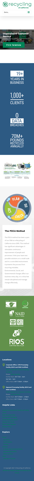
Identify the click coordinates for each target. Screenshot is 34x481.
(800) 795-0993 (15, 374)
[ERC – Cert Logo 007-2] (17, 340)
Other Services (8, 454)
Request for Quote (8, 422)
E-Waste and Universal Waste (12, 449)
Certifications (7, 442)
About (4, 437)
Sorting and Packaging (9, 417)
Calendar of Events (9, 458)
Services (5, 447)
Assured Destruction (10, 451)
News (4, 456)
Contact (5, 444)
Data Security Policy (8, 415)
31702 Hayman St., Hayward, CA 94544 (18, 392)
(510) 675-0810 (15, 394)
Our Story (6, 440)
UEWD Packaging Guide (10, 420)
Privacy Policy (6, 427)
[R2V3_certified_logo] (25, 301)
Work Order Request (9, 424)
